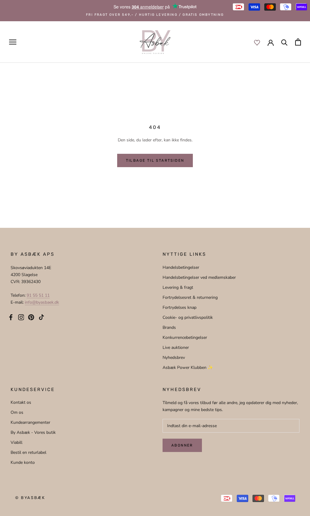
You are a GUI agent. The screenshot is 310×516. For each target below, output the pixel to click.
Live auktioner (176, 347)
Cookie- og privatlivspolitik (188, 317)
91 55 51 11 (38, 295)
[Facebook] (11, 317)
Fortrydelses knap (179, 307)
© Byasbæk (30, 497)
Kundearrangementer (30, 422)
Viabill (16, 442)
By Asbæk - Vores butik (33, 432)
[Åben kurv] (298, 42)
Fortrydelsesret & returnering (190, 297)
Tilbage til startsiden (155, 160)
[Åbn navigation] (12, 42)
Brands (169, 327)
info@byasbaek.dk (42, 302)
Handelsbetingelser (181, 267)
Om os (17, 412)
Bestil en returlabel (28, 452)
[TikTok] (41, 317)
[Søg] (284, 42)
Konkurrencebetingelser (185, 337)
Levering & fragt (178, 287)
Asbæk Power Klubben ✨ (188, 367)
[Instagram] (21, 317)
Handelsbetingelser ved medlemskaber (199, 277)
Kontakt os (21, 402)
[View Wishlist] (257, 42)
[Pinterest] (31, 317)
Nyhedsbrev (174, 357)
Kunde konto (23, 462)
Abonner (182, 445)
